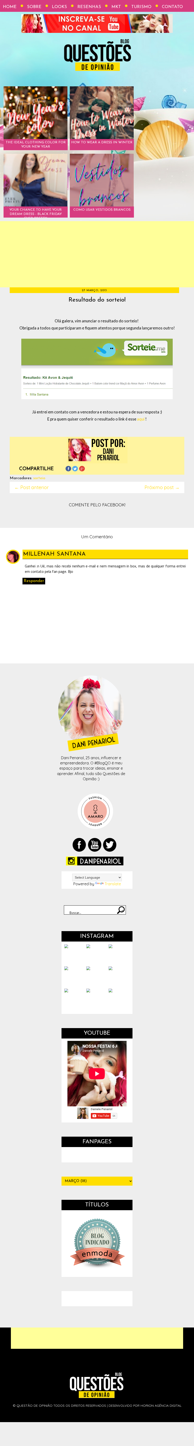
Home (10, 7)
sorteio (39, 478)
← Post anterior (31, 487)
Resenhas (89, 7)
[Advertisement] (97, 254)
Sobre (34, 7)
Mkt (116, 7)
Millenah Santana (54, 554)
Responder (34, 581)
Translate (113, 883)
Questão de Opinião (35, 1405)
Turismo (141, 7)
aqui (141, 418)
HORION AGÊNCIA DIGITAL (161, 1405)
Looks (59, 7)
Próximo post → (162, 487)
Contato (172, 7)
